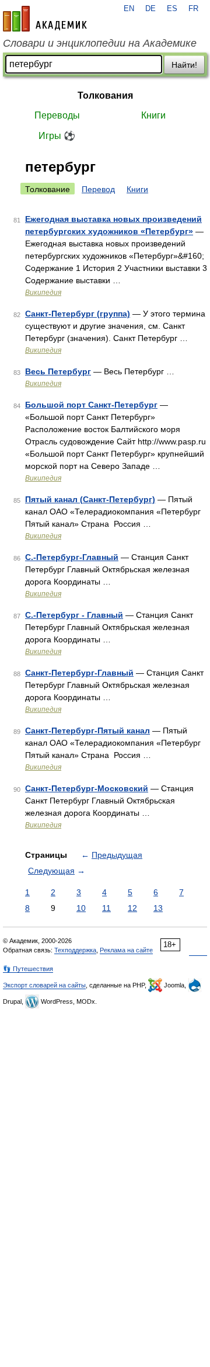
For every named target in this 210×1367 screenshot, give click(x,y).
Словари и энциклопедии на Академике (100, 43)
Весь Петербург (58, 371)
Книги (153, 115)
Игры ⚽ (56, 136)
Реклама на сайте (126, 950)
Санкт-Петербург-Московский (86, 788)
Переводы (57, 115)
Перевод (98, 189)
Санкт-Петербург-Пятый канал (87, 730)
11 (106, 908)
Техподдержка (75, 950)
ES (172, 9)
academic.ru (45, 19)
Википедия (43, 292)
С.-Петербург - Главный (74, 615)
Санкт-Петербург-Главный (79, 672)
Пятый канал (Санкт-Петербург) (90, 499)
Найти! (184, 64)
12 (132, 908)
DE (150, 9)
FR (193, 9)
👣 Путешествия (28, 968)
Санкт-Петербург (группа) (77, 313)
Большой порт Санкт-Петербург (91, 404)
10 (81, 908)
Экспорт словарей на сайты (44, 985)
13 (158, 908)
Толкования (105, 95)
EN (129, 9)
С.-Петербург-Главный (71, 557)
